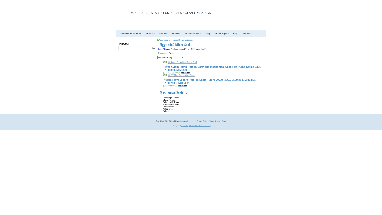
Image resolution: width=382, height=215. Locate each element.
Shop (207, 33)
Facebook (246, 33)
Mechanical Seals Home (130, 33)
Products (163, 33)
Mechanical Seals (192, 33)
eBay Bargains (222, 33)
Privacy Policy (202, 121)
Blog (235, 33)
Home (159, 49)
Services (176, 33)
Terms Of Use (215, 121)
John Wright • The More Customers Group (196, 126)
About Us (150, 33)
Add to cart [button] (185, 73)
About (224, 121)
